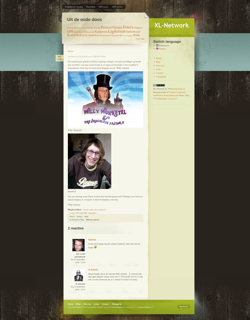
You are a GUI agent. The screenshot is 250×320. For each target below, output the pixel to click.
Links (158, 69)
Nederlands (163, 45)
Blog (158, 61)
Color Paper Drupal (74, 307)
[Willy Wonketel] (105, 126)
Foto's (128, 27)
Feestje (97, 27)
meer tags (140, 38)
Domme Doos (80, 27)
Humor (79, 216)
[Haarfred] (89, 188)
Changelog (161, 76)
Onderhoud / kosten (74, 6)
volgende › (92, 212)
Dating (70, 27)
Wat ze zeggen (126, 35)
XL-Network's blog (77, 220)
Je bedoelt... (93, 270)
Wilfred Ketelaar (175, 88)
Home (70, 51)
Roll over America (87, 35)
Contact (159, 72)
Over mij (160, 65)
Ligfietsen (116, 31)
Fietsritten (90, 6)
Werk (136, 35)
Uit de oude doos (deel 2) (94, 209)
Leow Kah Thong (95, 307)
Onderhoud (133, 31)
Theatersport (104, 35)
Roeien (71, 35)
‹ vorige (71, 212)
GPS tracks (104, 6)
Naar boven (184, 306)
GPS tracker (117, 6)
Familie (90, 27)
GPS (70, 31)
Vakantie (115, 35)
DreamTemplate (117, 307)
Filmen (106, 27)
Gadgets (138, 27)
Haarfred (92, 240)
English (162, 48)
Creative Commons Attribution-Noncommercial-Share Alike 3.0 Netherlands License (171, 95)
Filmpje (116, 27)
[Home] (171, 35)
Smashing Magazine (144, 307)
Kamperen (101, 31)
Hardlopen (78, 31)
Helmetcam (89, 31)
